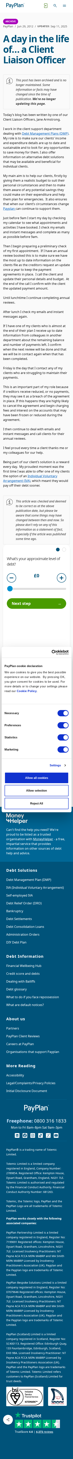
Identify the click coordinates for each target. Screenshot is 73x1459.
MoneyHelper (43, 839)
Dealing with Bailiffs (20, 981)
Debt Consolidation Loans (25, 927)
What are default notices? (25, 1005)
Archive (10, 21)
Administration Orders (23, 934)
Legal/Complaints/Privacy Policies (30, 1083)
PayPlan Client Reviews (23, 1036)
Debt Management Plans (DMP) (45, 133)
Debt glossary (16, 989)
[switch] (63, 725)
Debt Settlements (19, 919)
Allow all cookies (36, 777)
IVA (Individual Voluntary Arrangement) (35, 887)
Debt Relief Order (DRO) (24, 903)
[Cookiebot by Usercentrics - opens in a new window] (52, 652)
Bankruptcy (14, 911)
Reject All (36, 803)
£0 (36, 576)
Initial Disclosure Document (26, 1091)
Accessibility (15, 1075)
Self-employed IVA (19, 895)
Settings (55, 765)
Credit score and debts (23, 973)
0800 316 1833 (50, 1120)
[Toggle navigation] (64, 6)
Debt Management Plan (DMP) (28, 880)
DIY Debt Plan (16, 942)
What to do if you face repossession (32, 997)
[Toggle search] (55, 6)
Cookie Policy (27, 691)
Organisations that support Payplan (32, 1052)
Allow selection (36, 790)
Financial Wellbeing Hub (23, 966)
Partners (12, 1028)
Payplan (9, 208)
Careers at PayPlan (20, 1044)
